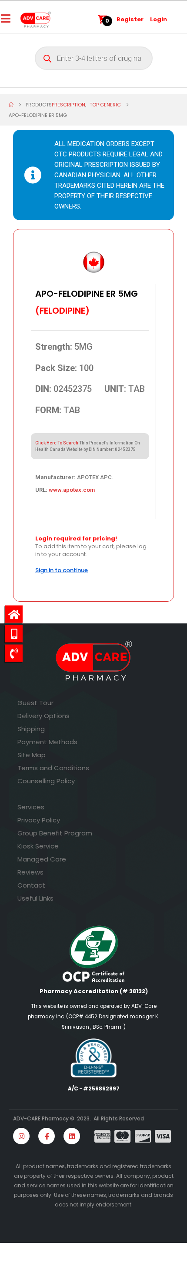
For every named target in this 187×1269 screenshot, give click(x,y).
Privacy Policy (38, 820)
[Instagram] (21, 1136)
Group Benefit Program (54, 833)
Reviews (30, 872)
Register (130, 19)
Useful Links (35, 898)
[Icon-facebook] (46, 1136)
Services (30, 807)
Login (158, 19)
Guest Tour (35, 702)
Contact (31, 885)
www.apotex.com (72, 490)
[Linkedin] (71, 1136)
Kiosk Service (38, 846)
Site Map (31, 754)
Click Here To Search (56, 443)
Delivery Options (43, 715)
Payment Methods (47, 741)
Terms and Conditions (53, 767)
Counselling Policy (46, 780)
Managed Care (41, 859)
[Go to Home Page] (11, 104)
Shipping (31, 728)
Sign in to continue (61, 570)
